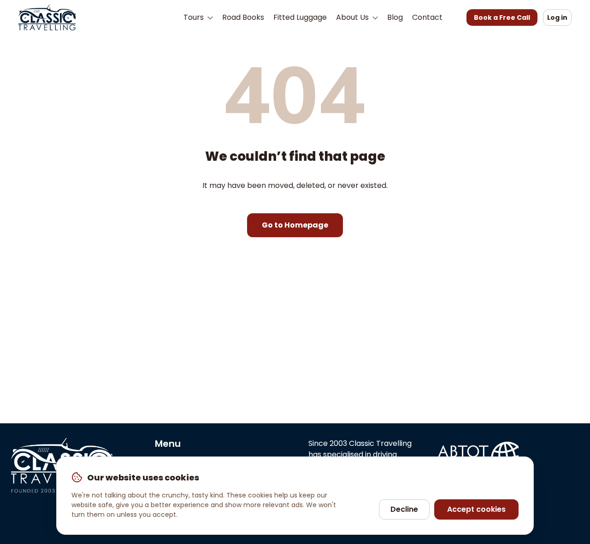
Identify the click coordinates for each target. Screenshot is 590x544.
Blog (395, 17)
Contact (427, 17)
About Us (353, 17)
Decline (404, 509)
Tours (194, 17)
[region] (295, 495)
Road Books (243, 17)
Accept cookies (476, 509)
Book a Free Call (502, 17)
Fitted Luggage (300, 17)
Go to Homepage (295, 225)
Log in (557, 17)
